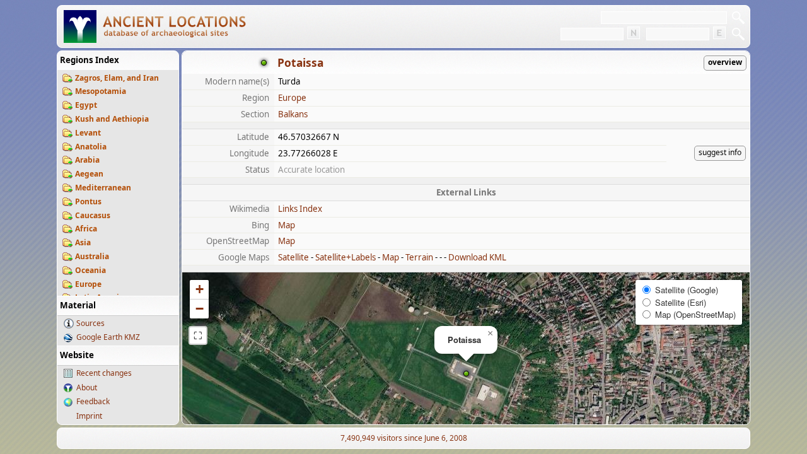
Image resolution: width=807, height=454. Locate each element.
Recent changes (104, 373)
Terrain (419, 257)
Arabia (87, 159)
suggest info (720, 152)
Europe (88, 284)
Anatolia (91, 146)
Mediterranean (103, 187)
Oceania (90, 270)
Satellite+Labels (345, 257)
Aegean (89, 173)
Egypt (86, 105)
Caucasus (92, 215)
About (86, 387)
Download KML (477, 257)
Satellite (293, 257)
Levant (88, 132)
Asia (83, 242)
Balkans (293, 114)
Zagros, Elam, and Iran (117, 78)
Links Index (300, 208)
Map (286, 225)
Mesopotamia (100, 91)
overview (725, 62)
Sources (90, 323)
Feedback (93, 401)
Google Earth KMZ (108, 337)
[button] (466, 373)
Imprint (89, 415)
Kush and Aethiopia (112, 119)
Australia (92, 256)
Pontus (88, 201)
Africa (86, 228)
